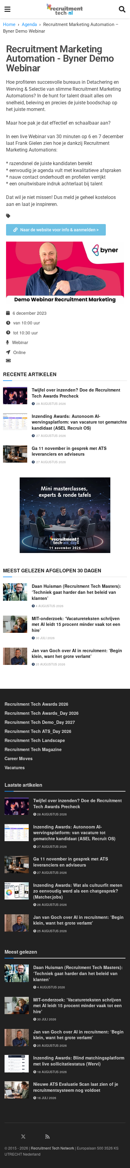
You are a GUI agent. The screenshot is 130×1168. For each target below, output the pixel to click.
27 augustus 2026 (51, 846)
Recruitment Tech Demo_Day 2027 (40, 722)
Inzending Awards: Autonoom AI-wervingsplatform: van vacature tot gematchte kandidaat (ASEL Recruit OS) (79, 422)
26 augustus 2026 (51, 905)
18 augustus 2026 (51, 1072)
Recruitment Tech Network (52, 1147)
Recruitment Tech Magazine (33, 749)
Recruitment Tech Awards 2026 (36, 704)
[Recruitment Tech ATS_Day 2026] (65, 515)
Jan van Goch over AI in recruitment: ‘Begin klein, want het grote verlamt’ (77, 653)
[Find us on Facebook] (15, 1137)
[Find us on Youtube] (39, 1137)
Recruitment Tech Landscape (35, 740)
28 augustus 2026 (51, 814)
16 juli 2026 (46, 1098)
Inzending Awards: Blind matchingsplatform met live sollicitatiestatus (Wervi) (78, 1061)
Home (9, 24)
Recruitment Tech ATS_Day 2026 (38, 731)
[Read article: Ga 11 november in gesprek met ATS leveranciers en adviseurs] (15, 454)
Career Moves (19, 758)
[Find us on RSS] (47, 1137)
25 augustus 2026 (50, 664)
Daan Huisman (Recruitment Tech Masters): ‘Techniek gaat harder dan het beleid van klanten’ (76, 592)
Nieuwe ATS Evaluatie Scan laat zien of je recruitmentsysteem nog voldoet (75, 1087)
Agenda (29, 24)
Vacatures (15, 767)
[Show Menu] (7, 9)
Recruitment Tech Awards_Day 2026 (42, 713)
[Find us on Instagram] (31, 1137)
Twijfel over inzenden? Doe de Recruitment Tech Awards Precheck (76, 393)
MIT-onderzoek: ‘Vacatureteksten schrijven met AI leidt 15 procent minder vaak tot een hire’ (76, 624)
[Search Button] (122, 9)
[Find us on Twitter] (23, 1137)
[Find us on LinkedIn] (7, 1137)
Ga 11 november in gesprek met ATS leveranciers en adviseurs (69, 451)
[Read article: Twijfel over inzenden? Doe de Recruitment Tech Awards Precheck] (15, 395)
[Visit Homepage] (64, 9)
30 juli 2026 (45, 638)
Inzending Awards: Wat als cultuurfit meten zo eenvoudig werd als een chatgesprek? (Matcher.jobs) (77, 891)
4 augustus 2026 (49, 606)
